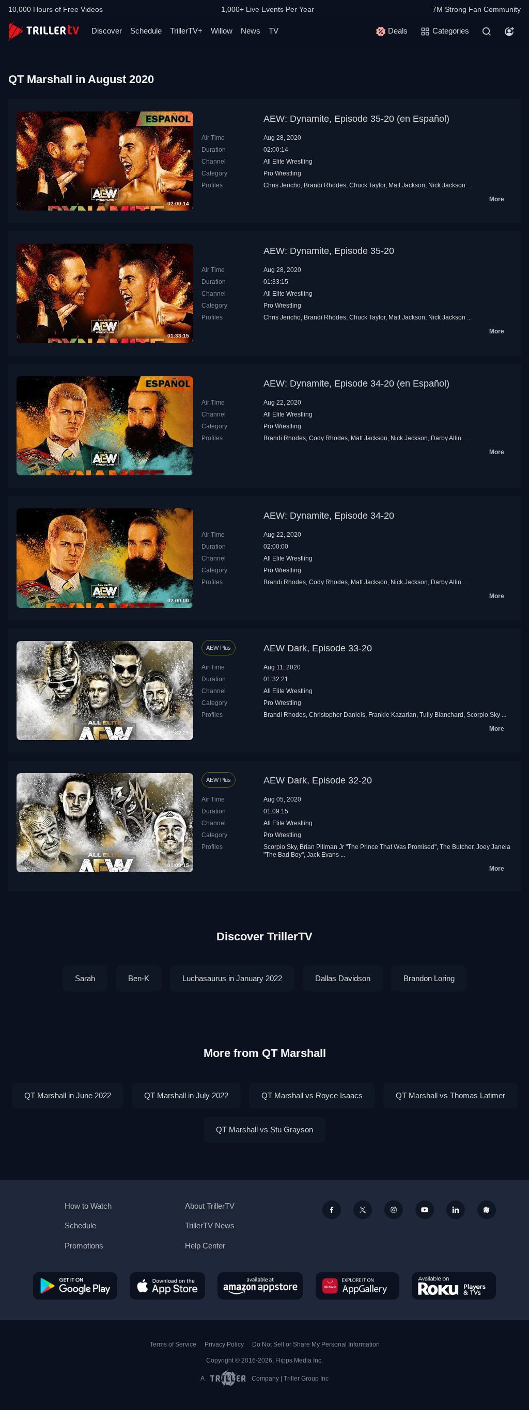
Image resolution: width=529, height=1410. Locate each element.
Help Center (205, 1245)
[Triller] (486, 1209)
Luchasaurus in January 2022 (232, 978)
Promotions (84, 1245)
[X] (362, 1209)
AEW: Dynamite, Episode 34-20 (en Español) (356, 383)
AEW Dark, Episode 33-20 (317, 648)
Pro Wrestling (282, 173)
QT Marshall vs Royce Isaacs (312, 1095)
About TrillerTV (210, 1205)
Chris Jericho (282, 185)
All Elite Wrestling (288, 161)
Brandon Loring (429, 978)
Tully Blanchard (441, 714)
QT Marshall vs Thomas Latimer (450, 1095)
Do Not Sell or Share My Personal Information (316, 1344)
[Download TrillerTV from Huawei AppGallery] (357, 1285)
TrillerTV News (210, 1225)
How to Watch (88, 1205)
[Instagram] (393, 1209)
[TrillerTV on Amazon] (260, 1285)
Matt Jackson (406, 185)
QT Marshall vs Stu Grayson (264, 1129)
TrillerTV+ (186, 30)
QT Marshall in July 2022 (186, 1095)
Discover (106, 30)
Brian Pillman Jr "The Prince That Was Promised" (368, 847)
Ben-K (138, 978)
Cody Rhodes (328, 438)
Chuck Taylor (367, 185)
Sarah (85, 978)
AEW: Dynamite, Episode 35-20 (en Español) (356, 119)
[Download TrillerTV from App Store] (167, 1285)
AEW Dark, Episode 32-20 (317, 780)
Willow (221, 30)
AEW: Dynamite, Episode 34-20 (328, 515)
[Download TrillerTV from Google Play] (75, 1285)
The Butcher (456, 847)
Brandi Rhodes (325, 185)
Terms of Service (173, 1344)
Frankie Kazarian (392, 714)
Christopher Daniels (337, 714)
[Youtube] (424, 1209)
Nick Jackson (446, 185)
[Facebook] (331, 1209)
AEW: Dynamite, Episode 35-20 (328, 251)
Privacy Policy (224, 1344)
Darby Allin (446, 438)
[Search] (486, 31)
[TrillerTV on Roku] (454, 1285)
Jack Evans (323, 854)
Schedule (146, 30)
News (250, 30)
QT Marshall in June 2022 (67, 1095)
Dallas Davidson (342, 978)
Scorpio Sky (483, 714)
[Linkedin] (455, 1209)
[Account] (509, 31)
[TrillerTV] (43, 31)
